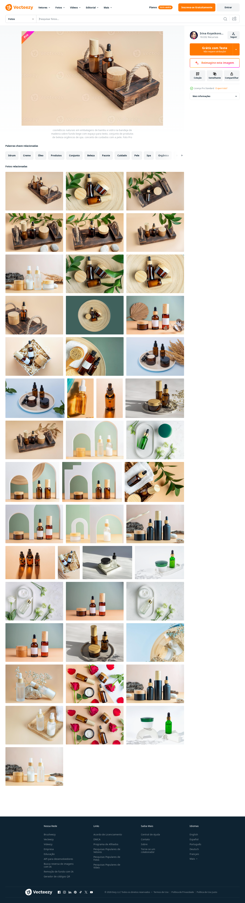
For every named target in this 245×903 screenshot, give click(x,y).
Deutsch (194, 849)
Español (194, 839)
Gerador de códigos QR (57, 876)
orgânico (163, 155)
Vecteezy (49, 839)
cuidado (122, 155)
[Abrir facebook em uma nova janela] (59, 892)
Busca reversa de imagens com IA (59, 865)
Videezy (48, 844)
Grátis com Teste (214, 49)
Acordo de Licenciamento (107, 834)
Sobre (144, 844)
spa (149, 155)
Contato (145, 839)
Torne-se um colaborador (148, 851)
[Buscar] (225, 19)
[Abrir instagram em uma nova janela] (64, 892)
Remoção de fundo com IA (58, 871)
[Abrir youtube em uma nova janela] (91, 892)
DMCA (96, 839)
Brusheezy (50, 834)
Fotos (58, 7)
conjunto (74, 155)
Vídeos (74, 7)
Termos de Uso (161, 892)
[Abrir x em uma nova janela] (86, 892)
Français (194, 854)
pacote (106, 155)
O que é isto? (221, 88)
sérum (12, 155)
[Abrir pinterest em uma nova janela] (75, 892)
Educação (49, 854)
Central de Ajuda (150, 834)
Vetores (42, 7)
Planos (153, 7)
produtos (56, 155)
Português (195, 844)
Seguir (233, 37)
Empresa (49, 849)
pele (136, 155)
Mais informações (201, 96)
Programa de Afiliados (105, 844)
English (194, 834)
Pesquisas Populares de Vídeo (106, 866)
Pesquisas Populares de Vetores (106, 851)
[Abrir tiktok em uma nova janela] (80, 892)
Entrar (228, 7)
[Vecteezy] (19, 7)
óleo (40, 155)
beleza (91, 155)
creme (27, 155)
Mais (106, 7)
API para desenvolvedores (58, 858)
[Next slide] (179, 155)
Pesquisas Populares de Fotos (106, 858)
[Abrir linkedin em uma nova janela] (70, 892)
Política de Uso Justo (207, 892)
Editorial (91, 7)
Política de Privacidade (182, 892)
